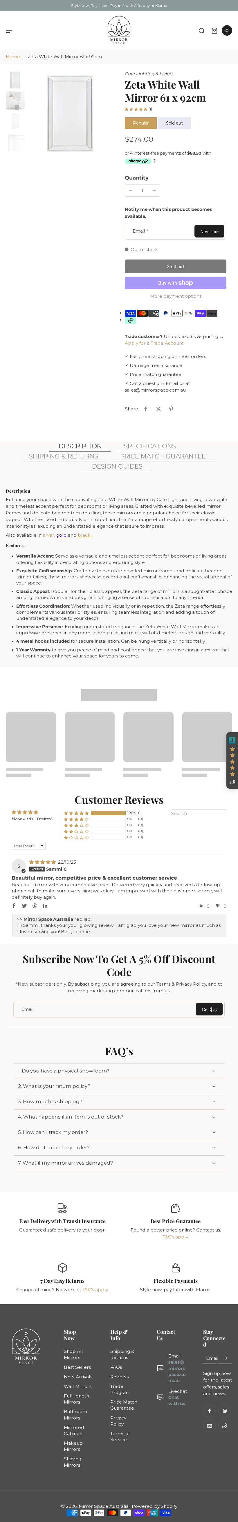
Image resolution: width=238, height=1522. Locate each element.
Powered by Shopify (154, 1506)
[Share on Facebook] (145, 409)
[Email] (209, 1425)
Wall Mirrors (77, 1386)
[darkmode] (227, 30)
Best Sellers (77, 1367)
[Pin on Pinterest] (171, 409)
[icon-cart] (214, 30)
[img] (43, 862)
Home (13, 56)
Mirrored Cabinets (74, 1430)
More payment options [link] (175, 296)
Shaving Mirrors (72, 1462)
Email (140, 231)
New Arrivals (78, 1377)
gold (62, 535)
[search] (201, 30)
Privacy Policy (118, 1421)
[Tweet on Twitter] (158, 409)
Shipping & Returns (122, 1354)
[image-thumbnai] (15, 80)
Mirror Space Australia (104, 1506)
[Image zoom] (70, 114)
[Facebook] (209, 1410)
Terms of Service (120, 1436)
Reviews (119, 1377)
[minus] (131, 190)
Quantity (137, 178)
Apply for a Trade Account (154, 343)
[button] (175, 266)
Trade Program (120, 1389)
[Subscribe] (225, 1358)
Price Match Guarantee (123, 1405)
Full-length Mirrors (76, 1399)
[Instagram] (224, 1410)
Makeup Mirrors (73, 1446)
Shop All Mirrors (73, 1354)
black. (85, 535)
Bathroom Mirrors (75, 1415)
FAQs (116, 1367)
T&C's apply (175, 1237)
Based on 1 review (32, 818)
